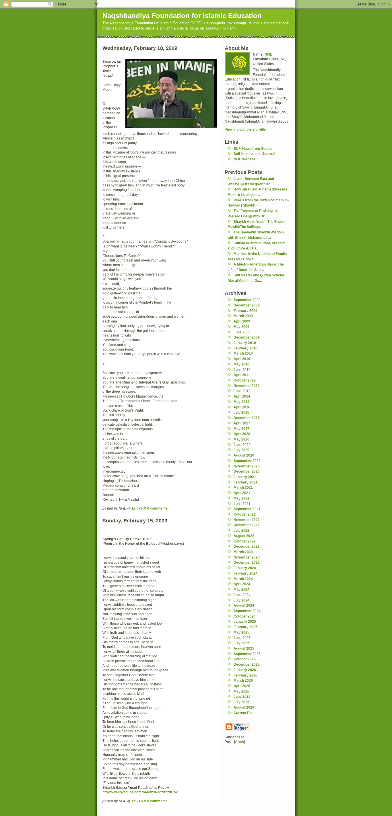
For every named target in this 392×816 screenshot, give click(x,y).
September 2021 (247, 509)
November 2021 (247, 520)
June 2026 (242, 696)
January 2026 (245, 670)
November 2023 (247, 557)
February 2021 (245, 482)
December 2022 (247, 546)
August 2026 (244, 707)
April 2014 (242, 396)
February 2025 (245, 627)
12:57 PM (138, 508)
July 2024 (241, 600)
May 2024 (241, 589)
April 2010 (242, 359)
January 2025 (245, 621)
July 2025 (241, 643)
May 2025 (241, 632)
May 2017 (241, 428)
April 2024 (242, 584)
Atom (239, 742)
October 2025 (245, 659)
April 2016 (242, 407)
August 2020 (244, 455)
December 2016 (247, 418)
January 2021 (245, 477)
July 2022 (241, 530)
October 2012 (245, 380)
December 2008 (247, 305)
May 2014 (241, 402)
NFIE (268, 54)
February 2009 (245, 310)
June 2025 (242, 638)
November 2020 (247, 466)
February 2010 (245, 348)
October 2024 (245, 616)
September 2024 (247, 611)
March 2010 (243, 353)
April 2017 (242, 423)
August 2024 (244, 605)
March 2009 (243, 316)
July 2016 (241, 412)
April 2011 (242, 375)
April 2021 (242, 493)
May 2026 (241, 691)
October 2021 (245, 514)
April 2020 (242, 434)
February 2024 (245, 573)
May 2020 (241, 439)
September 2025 (247, 654)
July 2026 (241, 702)
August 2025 (244, 648)
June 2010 (242, 369)
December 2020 (247, 471)
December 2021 (247, 525)
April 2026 (242, 686)
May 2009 (241, 327)
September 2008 (247, 300)
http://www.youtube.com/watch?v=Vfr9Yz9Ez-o (140, 792)
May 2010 (241, 364)
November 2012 (247, 386)
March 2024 (243, 579)
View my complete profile (245, 129)
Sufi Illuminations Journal (254, 154)
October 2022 (245, 541)
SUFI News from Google (253, 148)
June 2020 (242, 445)
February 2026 (245, 675)
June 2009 (242, 332)
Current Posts (245, 713)
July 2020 (241, 450)
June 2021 (242, 504)
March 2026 (243, 680)
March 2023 (243, 552)
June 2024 (242, 595)
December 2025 (247, 664)
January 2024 (245, 568)
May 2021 (241, 498)
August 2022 (244, 536)
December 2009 (247, 337)
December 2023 (247, 562)
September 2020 (247, 461)
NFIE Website (244, 159)
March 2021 (243, 487)
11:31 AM (138, 801)
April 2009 (242, 321)
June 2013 (242, 391)
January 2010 (245, 343)
